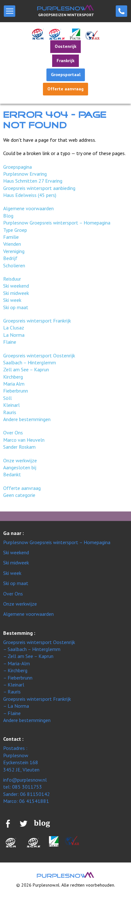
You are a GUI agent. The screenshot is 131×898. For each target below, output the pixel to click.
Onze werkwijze (20, 460)
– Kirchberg (15, 670)
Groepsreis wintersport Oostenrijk (39, 355)
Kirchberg (13, 377)
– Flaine (12, 713)
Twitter (23, 823)
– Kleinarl (13, 684)
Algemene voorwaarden (28, 208)
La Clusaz (13, 327)
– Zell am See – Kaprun (28, 656)
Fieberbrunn (15, 390)
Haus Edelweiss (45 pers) (29, 195)
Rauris (9, 412)
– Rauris (12, 691)
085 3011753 (121, 11)
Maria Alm (13, 384)
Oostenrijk (65, 46)
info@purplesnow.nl (25, 780)
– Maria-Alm (16, 663)
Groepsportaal (65, 74)
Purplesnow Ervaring (25, 174)
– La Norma (16, 706)
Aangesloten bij (19, 467)
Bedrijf (10, 258)
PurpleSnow (65, 875)
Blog (8, 215)
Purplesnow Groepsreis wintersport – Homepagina (56, 222)
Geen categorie (19, 495)
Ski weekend (16, 286)
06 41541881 (34, 801)
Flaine (9, 342)
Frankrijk (65, 60)
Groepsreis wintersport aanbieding (39, 188)
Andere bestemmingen (27, 419)
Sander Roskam (19, 447)
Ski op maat (15, 307)
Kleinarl (11, 405)
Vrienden (12, 244)
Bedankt (12, 474)
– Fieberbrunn (17, 677)
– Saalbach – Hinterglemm (31, 649)
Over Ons (13, 432)
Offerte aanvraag (65, 89)
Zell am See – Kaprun (26, 369)
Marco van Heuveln (24, 440)
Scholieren (14, 265)
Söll (7, 398)
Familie (11, 237)
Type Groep (15, 230)
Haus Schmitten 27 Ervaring (32, 181)
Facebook (8, 823)
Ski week (12, 300)
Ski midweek (16, 293)
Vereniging (13, 251)
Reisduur (12, 279)
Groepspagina (17, 167)
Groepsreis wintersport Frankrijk (37, 320)
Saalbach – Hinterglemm (29, 362)
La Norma (13, 335)
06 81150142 (35, 794)
